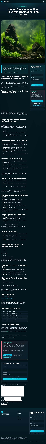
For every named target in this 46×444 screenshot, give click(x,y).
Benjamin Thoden (22, 16)
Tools (17, 414)
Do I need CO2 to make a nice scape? (10, 320)
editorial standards (4, 331)
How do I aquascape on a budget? (9, 311)
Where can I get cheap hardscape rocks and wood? (12, 313)
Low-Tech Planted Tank (11, 337)
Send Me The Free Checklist (14, 378)
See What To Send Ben (17, 355)
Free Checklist (19, 419)
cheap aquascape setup (22, 335)
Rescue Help (19, 418)
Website (2, 400)
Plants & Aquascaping (22, 6)
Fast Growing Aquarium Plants (7, 298)
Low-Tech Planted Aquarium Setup (8, 296)
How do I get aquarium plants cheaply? (10, 315)
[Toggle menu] (44, 2)
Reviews (18, 416)
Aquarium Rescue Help (5, 414)
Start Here (18, 411)
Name (2, 397)
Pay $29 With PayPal (7, 355)
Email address (5, 372)
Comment (3, 385)
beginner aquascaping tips (6, 335)
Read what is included (7, 357)
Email (2, 399)
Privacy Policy (18, 376)
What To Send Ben (37, 103)
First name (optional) (6, 367)
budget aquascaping (14, 335)
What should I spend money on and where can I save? (13, 317)
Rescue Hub (19, 413)
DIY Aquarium (4, 337)
